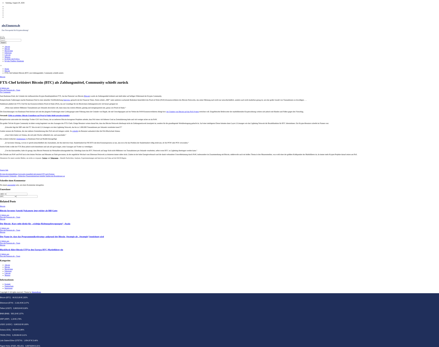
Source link (4, 170)
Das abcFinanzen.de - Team (10, 90)
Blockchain (9, 51)
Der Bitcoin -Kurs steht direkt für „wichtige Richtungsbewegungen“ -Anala (35, 223)
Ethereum (8, 53)
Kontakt (7, 284)
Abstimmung (21, 139)
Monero (7, 57)
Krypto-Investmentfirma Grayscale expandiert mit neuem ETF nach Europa (27, 174)
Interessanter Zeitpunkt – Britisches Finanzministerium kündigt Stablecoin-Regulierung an (32, 176)
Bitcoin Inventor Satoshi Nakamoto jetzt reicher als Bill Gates (28, 210)
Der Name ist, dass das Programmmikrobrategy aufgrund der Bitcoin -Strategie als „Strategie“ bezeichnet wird (52, 236)
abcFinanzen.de (11, 25)
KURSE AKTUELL (12, 59)
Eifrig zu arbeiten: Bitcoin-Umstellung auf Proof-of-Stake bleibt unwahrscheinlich (39, 116)
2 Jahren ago (4, 215)
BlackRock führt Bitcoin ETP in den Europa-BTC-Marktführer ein (31, 249)
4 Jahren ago (4, 88)
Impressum (8, 288)
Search (2, 38)
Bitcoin (7, 49)
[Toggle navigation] (1, 36)
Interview (66, 100)
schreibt (75, 131)
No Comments (5, 92)
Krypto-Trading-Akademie (14, 61)
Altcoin (7, 47)
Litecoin (8, 55)
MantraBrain (36, 292)
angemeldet (11, 185)
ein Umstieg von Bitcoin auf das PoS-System (182, 112)
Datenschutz (9, 286)
